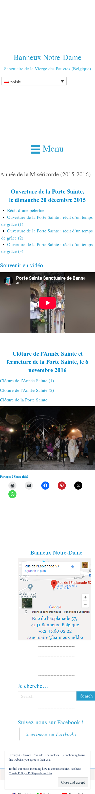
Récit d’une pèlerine (25, 210)
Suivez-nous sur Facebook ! (51, 722)
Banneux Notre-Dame (48, 57)
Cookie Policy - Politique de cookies (30, 773)
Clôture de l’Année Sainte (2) (27, 390)
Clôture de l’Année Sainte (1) (27, 380)
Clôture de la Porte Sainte (23, 400)
